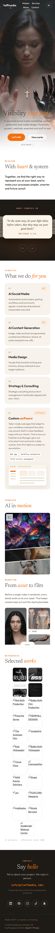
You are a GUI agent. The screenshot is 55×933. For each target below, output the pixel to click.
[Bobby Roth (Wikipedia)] (35, 752)
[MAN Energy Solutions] (20, 782)
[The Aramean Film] (20, 736)
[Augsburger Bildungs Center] (27, 829)
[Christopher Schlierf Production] (20, 690)
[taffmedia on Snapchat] (44, 903)
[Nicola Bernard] (35, 813)
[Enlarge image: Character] (16, 632)
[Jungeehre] (35, 736)
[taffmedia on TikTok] (36, 903)
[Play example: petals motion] (27, 531)
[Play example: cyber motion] (27, 566)
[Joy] (20, 798)
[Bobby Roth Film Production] (35, 705)
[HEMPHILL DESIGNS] (35, 721)
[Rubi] (20, 675)
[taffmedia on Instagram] (27, 903)
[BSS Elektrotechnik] (35, 675)
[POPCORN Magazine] (35, 798)
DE (49, 5)
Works (26, 7)
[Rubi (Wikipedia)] (20, 752)
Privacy (36, 928)
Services (36, 3)
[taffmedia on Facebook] (19, 903)
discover (27, 145)
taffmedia (9, 5)
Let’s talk (16, 137)
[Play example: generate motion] (27, 554)
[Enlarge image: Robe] (39, 618)
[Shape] (35, 782)
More (27, 645)
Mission (25, 3)
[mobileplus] (20, 813)
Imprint (28, 928)
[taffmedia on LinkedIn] (10, 903)
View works (37, 137)
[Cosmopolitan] (35, 767)
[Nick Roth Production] (20, 705)
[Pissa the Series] (20, 721)
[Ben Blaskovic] (35, 690)
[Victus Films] (20, 767)
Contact (35, 7)
